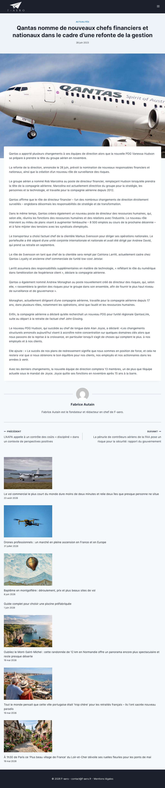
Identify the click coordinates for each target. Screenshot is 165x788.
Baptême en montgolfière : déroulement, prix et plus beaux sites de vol (49, 590)
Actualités (82, 22)
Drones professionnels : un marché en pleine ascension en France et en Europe (55, 542)
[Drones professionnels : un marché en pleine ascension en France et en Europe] (82, 521)
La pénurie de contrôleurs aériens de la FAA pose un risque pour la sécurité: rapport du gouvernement (127, 436)
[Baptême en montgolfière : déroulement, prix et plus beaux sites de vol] (82, 569)
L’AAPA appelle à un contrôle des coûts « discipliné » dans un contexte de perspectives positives (41, 436)
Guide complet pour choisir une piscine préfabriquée (37, 603)
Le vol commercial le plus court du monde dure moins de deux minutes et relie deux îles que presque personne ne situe (81, 494)
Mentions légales (103, 778)
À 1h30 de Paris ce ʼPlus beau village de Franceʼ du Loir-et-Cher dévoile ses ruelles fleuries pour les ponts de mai (77, 757)
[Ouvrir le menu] (158, 6)
